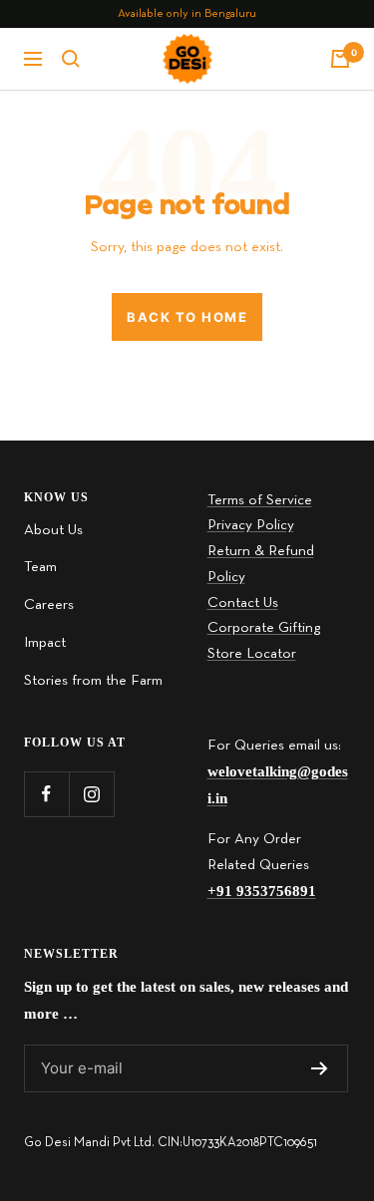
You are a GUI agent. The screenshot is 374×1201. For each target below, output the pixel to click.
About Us (53, 530)
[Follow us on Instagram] (91, 793)
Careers (49, 605)
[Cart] (340, 59)
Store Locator (251, 654)
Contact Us (242, 603)
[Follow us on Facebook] (46, 793)
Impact (45, 643)
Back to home (187, 317)
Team (40, 567)
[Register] (319, 1068)
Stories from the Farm (93, 681)
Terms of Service (259, 500)
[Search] (71, 59)
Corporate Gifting (263, 628)
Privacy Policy (250, 525)
